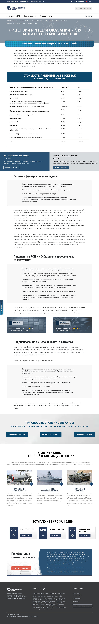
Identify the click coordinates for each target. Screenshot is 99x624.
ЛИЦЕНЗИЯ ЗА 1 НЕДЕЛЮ (84, 434)
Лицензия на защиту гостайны (56, 20)
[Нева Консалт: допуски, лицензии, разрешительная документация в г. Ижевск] (17, 8)
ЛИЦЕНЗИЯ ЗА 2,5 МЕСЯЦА (50, 434)
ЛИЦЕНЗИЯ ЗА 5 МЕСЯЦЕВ (17, 434)
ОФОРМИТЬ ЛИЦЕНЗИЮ (11, 167)
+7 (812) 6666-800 (76, 598)
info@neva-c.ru (76, 601)
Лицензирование (24, 20)
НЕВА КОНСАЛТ (11, 614)
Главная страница (12, 20)
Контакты (88, 16)
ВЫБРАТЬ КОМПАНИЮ (61, 167)
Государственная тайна (38, 20)
